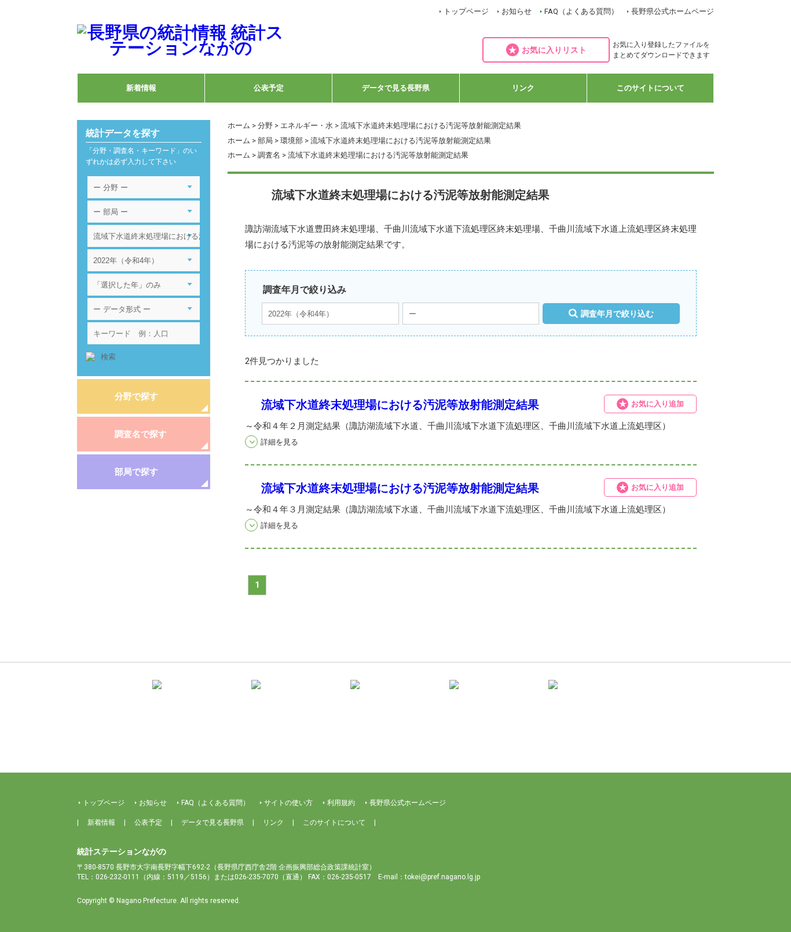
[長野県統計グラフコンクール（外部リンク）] (395, 693)
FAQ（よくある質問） (581, 11)
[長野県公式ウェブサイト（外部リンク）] (494, 693)
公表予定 (269, 87)
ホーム (239, 125)
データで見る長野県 (396, 87)
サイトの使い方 (288, 803)
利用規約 (341, 803)
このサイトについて (650, 87)
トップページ (466, 11)
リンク (523, 87)
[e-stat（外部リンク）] (593, 693)
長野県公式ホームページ (672, 11)
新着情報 (141, 87)
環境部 (291, 140)
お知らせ (516, 11)
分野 (265, 125)
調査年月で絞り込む (617, 313)
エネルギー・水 (306, 125)
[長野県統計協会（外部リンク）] (296, 693)
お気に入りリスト (554, 49)
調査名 (269, 155)
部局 (265, 140)
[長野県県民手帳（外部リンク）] (197, 693)
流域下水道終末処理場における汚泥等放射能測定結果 (400, 405)
